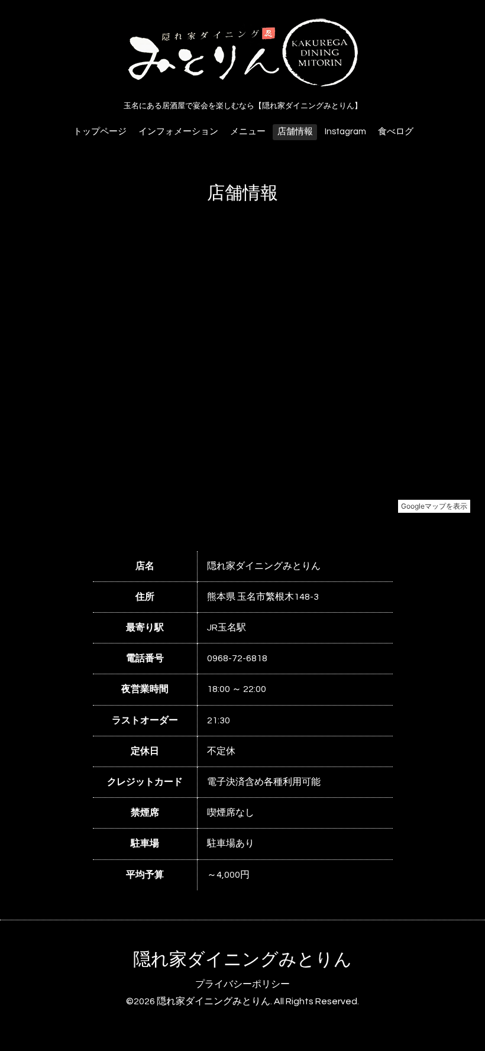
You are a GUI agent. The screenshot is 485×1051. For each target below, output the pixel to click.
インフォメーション (178, 131)
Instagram (345, 131)
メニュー (248, 131)
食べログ (395, 131)
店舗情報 (295, 131)
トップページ (100, 131)
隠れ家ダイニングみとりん (242, 959)
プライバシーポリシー (242, 984)
